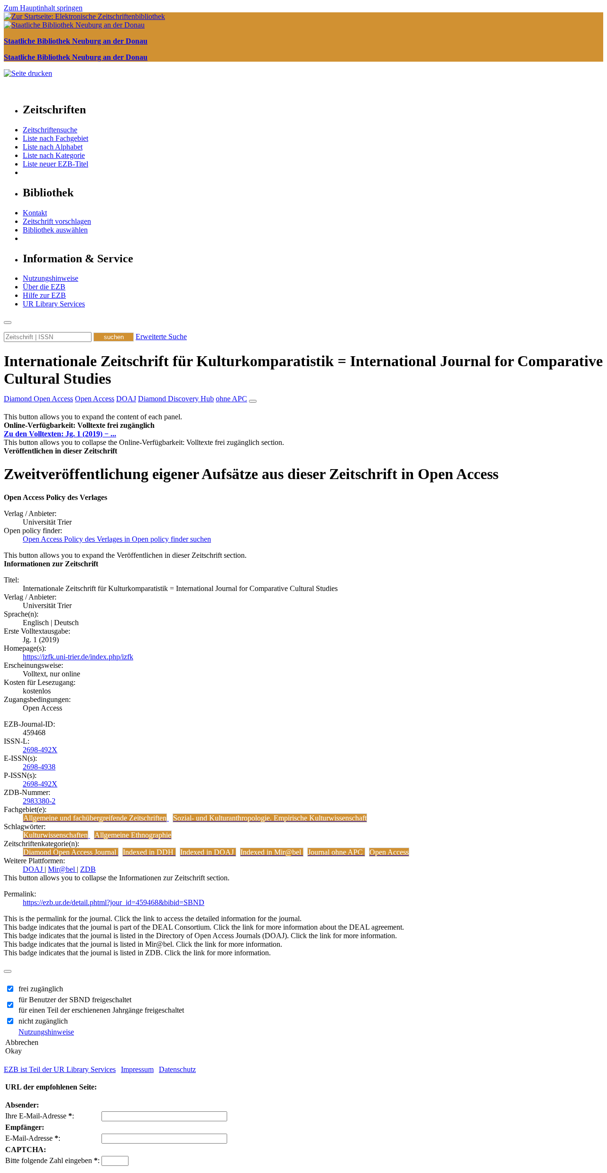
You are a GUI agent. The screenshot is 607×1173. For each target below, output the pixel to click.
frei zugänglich (40, 989)
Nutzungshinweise (50, 278)
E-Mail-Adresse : (32, 1138)
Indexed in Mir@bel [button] (271, 852)
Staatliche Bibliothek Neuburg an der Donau (75, 41)
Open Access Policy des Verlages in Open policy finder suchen (117, 539)
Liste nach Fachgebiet (55, 138)
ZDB (88, 869)
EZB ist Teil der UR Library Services (60, 1069)
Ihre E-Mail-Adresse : (39, 1116)
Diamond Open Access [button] (38, 399)
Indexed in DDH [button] (149, 852)
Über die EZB (44, 287)
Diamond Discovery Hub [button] (176, 399)
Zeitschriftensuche (50, 130)
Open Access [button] (94, 399)
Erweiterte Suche (161, 337)
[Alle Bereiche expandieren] (253, 401)
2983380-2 (39, 801)
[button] (79, 425)
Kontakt (35, 213)
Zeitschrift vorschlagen (57, 221)
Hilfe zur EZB (44, 295)
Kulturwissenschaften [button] (55, 835)
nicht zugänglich (43, 1021)
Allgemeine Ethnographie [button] (132, 835)
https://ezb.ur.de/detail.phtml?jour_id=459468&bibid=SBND (113, 902)
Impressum (137, 1069)
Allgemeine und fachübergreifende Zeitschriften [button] (94, 818)
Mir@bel (62, 869)
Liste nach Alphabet (53, 147)
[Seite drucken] (28, 73)
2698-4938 (39, 767)
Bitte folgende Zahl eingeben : (52, 1160)
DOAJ (34, 869)
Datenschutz (177, 1069)
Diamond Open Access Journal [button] (70, 852)
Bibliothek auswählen (55, 230)
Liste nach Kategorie (54, 155)
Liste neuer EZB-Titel (55, 164)
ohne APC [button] (231, 399)
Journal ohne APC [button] (336, 852)
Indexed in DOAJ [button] (208, 852)
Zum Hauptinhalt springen (43, 8)
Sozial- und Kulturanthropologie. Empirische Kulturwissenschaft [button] (270, 818)
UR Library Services (54, 304)
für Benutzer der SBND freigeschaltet (74, 1000)
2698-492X (40, 750)
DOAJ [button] (126, 399)
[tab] (303, 425)
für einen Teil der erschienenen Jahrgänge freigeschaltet (101, 1010)
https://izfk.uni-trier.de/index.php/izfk (78, 657)
